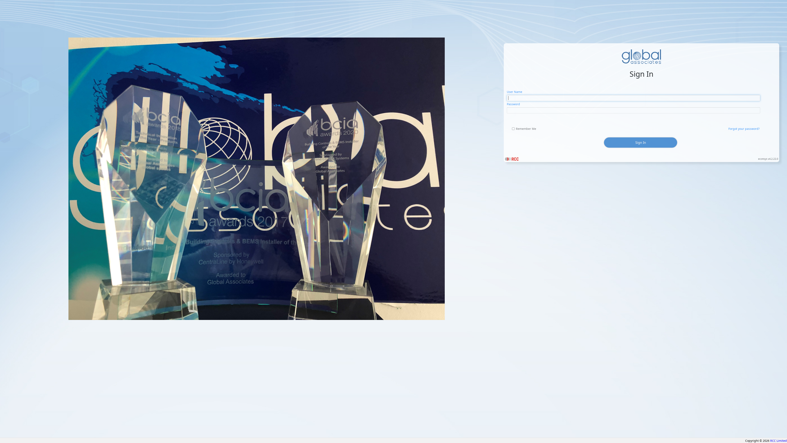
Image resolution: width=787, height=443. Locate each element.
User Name (514, 92)
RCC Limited (778, 441)
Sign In (640, 142)
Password (513, 104)
